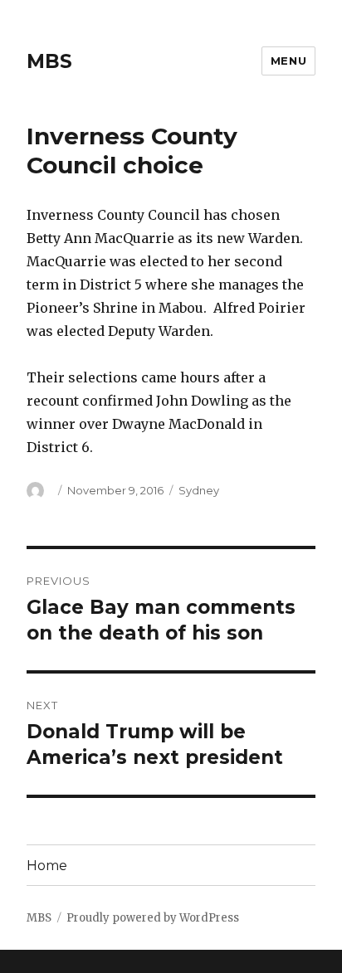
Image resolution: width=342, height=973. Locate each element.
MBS (49, 61)
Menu (288, 60)
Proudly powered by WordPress (152, 918)
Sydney (198, 490)
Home (47, 865)
